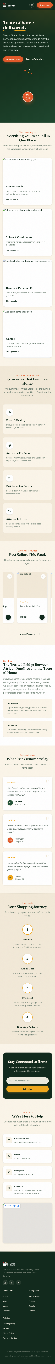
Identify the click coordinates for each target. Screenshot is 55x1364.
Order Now (45, 5)
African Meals (34, 1296)
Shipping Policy (9, 1323)
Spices (32, 1301)
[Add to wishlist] (22, 576)
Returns (6, 1328)
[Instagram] (5, 1282)
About (5, 1306)
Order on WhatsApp (35, 59)
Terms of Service (10, 1338)
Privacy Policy (8, 1333)
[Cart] (31, 5)
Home (5, 1296)
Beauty (32, 1306)
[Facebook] (11, 1282)
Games (32, 1310)
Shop (5, 1301)
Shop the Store (13, 59)
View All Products (27, 634)
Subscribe (27, 1089)
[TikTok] (18, 1282)
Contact (6, 1310)
